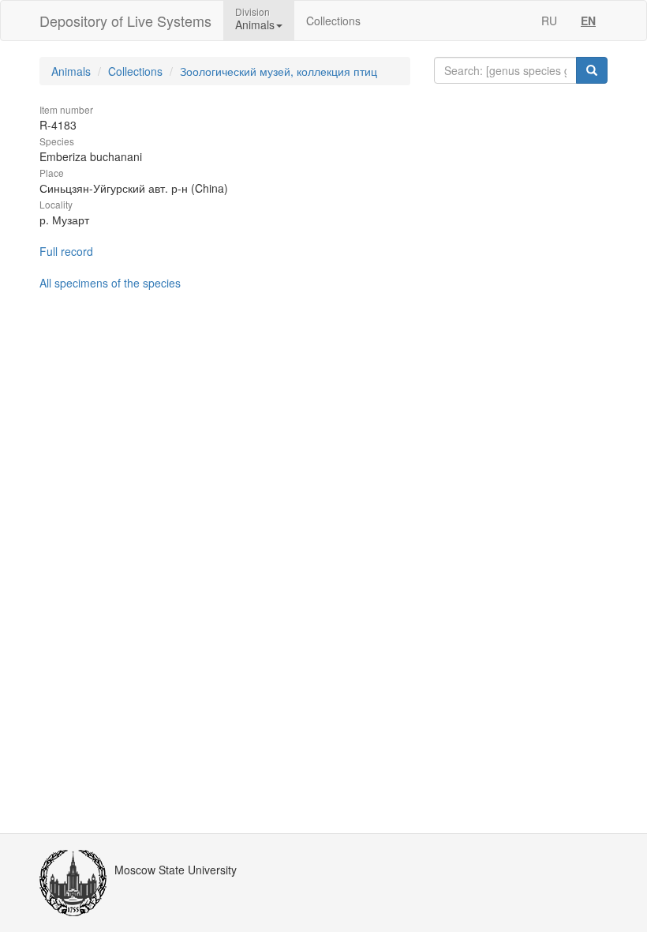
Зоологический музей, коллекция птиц (278, 71)
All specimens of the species (110, 283)
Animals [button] (255, 24)
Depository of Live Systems (125, 20)
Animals (71, 71)
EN (588, 20)
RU (549, 20)
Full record (66, 251)
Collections (333, 20)
